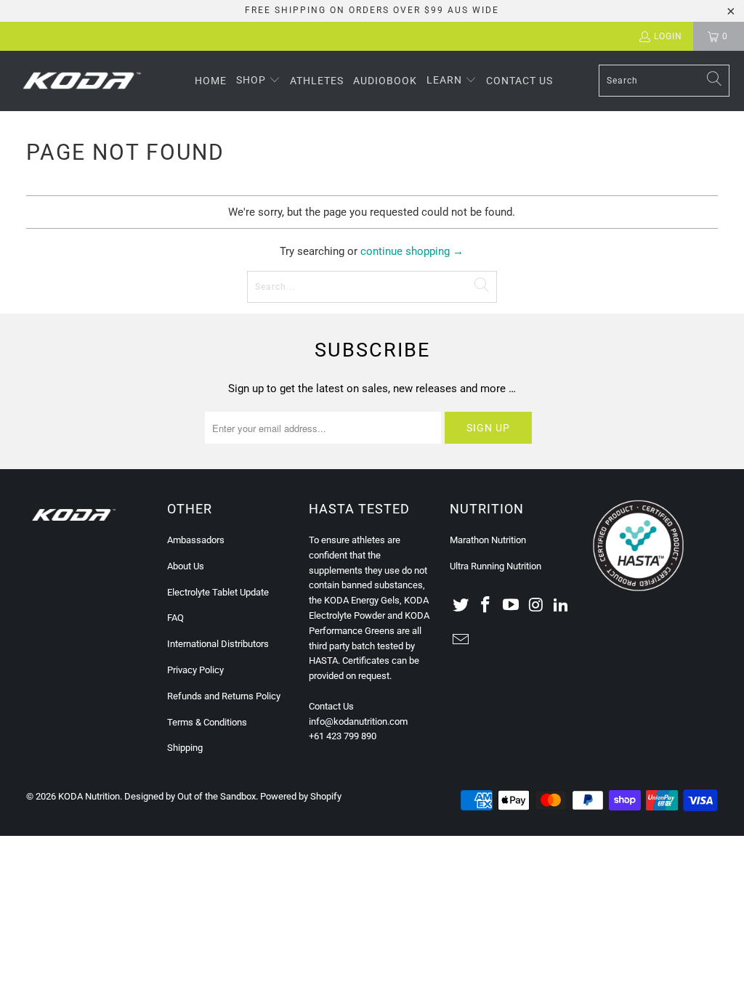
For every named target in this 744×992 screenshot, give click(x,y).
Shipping (185, 747)
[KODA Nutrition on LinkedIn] (562, 605)
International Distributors (218, 643)
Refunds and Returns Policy (223, 696)
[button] (258, 80)
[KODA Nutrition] (82, 81)
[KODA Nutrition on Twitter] (461, 605)
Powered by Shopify (300, 796)
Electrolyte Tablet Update (218, 592)
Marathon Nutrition (488, 539)
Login (668, 36)
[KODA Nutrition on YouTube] (511, 605)
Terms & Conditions (207, 722)
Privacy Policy (195, 669)
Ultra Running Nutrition (495, 566)
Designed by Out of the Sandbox (190, 796)
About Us (185, 566)
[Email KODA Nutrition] (461, 640)
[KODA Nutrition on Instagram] (536, 605)
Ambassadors (196, 539)
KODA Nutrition (89, 796)
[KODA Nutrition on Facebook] (486, 605)
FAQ (175, 617)
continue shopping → (412, 251)
